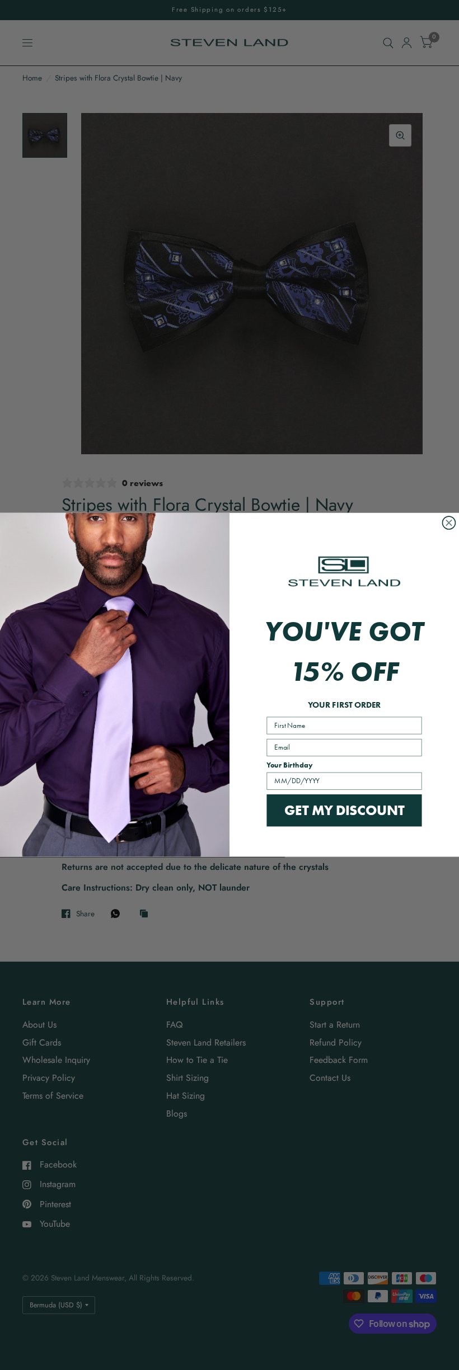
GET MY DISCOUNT (344, 810)
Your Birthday (289, 765)
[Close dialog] (448, 522)
